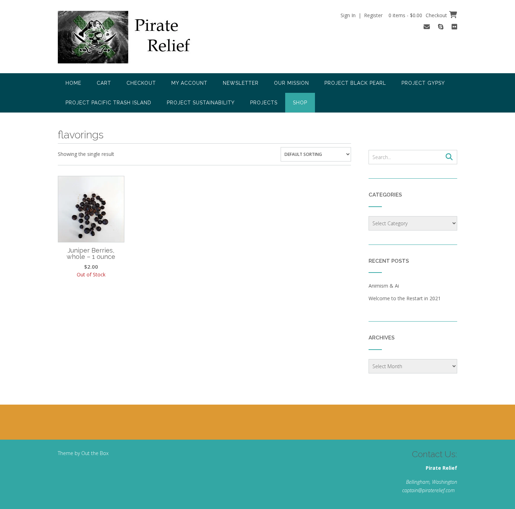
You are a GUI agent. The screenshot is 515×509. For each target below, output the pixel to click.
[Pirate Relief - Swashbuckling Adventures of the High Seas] (133, 37)
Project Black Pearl (355, 83)
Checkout (141, 83)
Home (73, 83)
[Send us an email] (427, 26)
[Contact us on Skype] (441, 26)
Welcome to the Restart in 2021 (405, 298)
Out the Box (95, 453)
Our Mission (291, 83)
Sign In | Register (362, 15)
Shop (300, 102)
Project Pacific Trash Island (108, 102)
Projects (263, 102)
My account (189, 83)
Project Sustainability (201, 102)
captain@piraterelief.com (428, 490)
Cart (104, 83)
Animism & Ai (384, 285)
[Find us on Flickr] (454, 26)
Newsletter (241, 83)
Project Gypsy (423, 83)
